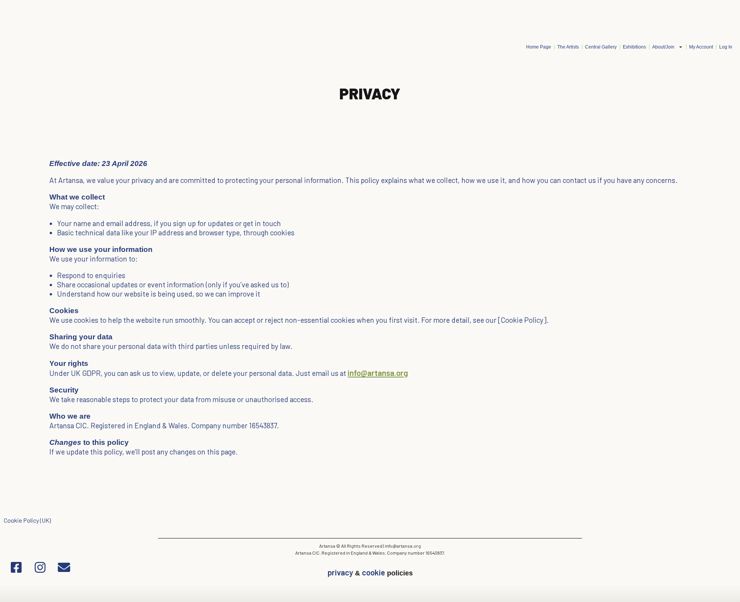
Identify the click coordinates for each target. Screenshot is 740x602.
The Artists (568, 47)
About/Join (663, 47)
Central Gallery (601, 47)
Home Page (538, 47)
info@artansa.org (378, 372)
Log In (725, 47)
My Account (701, 47)
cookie (373, 572)
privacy (340, 572)
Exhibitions (634, 47)
